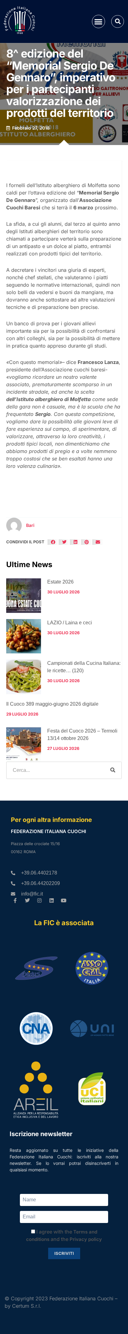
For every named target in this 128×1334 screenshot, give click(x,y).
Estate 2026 (60, 581)
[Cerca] (112, 770)
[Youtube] (63, 900)
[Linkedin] (51, 900)
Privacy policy (86, 1239)
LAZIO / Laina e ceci (69, 622)
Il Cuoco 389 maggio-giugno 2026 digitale (52, 704)
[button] (98, 21)
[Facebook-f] (15, 900)
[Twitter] (27, 900)
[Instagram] (39, 900)
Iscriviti (64, 1253)
